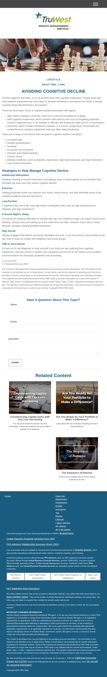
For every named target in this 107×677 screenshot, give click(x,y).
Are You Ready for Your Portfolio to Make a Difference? (77, 418)
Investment (61, 502)
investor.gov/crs (83, 550)
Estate (58, 506)
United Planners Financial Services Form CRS (31, 539)
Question (13, 339)
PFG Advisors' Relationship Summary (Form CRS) (33, 544)
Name (13, 304)
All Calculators (62, 529)
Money (59, 516)
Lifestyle (59, 519)
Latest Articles (62, 523)
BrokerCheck (66, 533)
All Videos (60, 526)
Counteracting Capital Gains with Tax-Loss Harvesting (30, 418)
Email (13, 321)
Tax (57, 513)
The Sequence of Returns (77, 472)
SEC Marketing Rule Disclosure (23, 588)
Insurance (60, 509)
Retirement (61, 499)
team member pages (17, 597)
